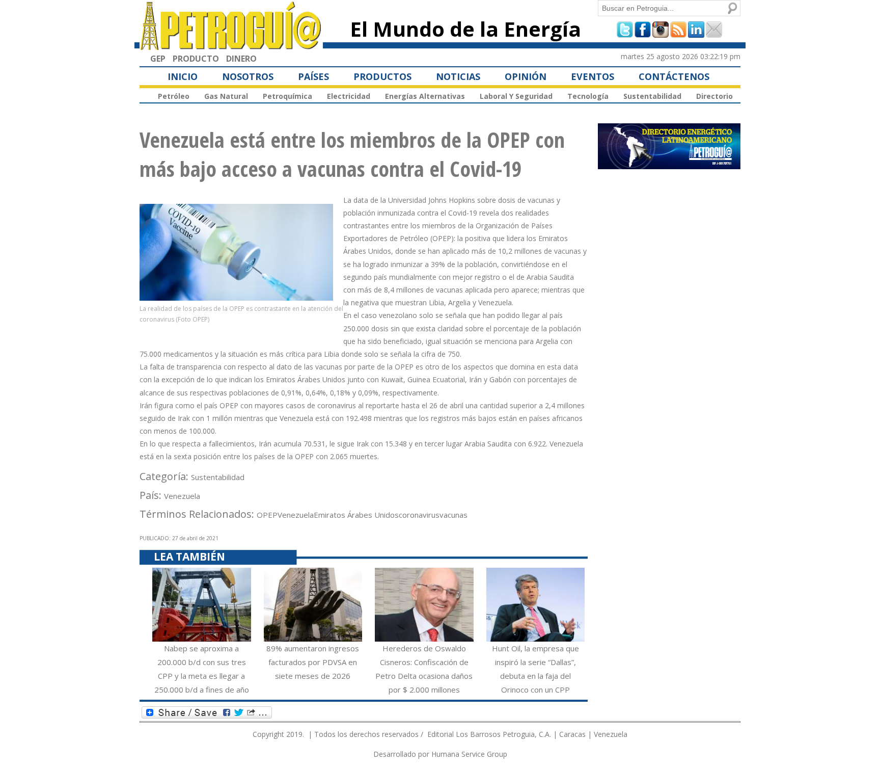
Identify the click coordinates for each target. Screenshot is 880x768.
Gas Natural (226, 96)
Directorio (714, 96)
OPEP (267, 515)
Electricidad (348, 96)
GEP (158, 58)
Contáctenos (674, 76)
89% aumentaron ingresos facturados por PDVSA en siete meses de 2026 (312, 662)
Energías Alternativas (425, 96)
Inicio (183, 76)
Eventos (592, 76)
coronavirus (419, 515)
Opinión (525, 76)
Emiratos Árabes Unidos (356, 515)
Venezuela (182, 496)
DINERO (241, 58)
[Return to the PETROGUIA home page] (231, 45)
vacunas (453, 515)
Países (313, 76)
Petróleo (173, 96)
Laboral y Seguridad (516, 96)
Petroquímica (287, 96)
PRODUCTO (196, 58)
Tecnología (588, 96)
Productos (382, 76)
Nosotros (247, 76)
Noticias (458, 76)
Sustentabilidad (652, 96)
